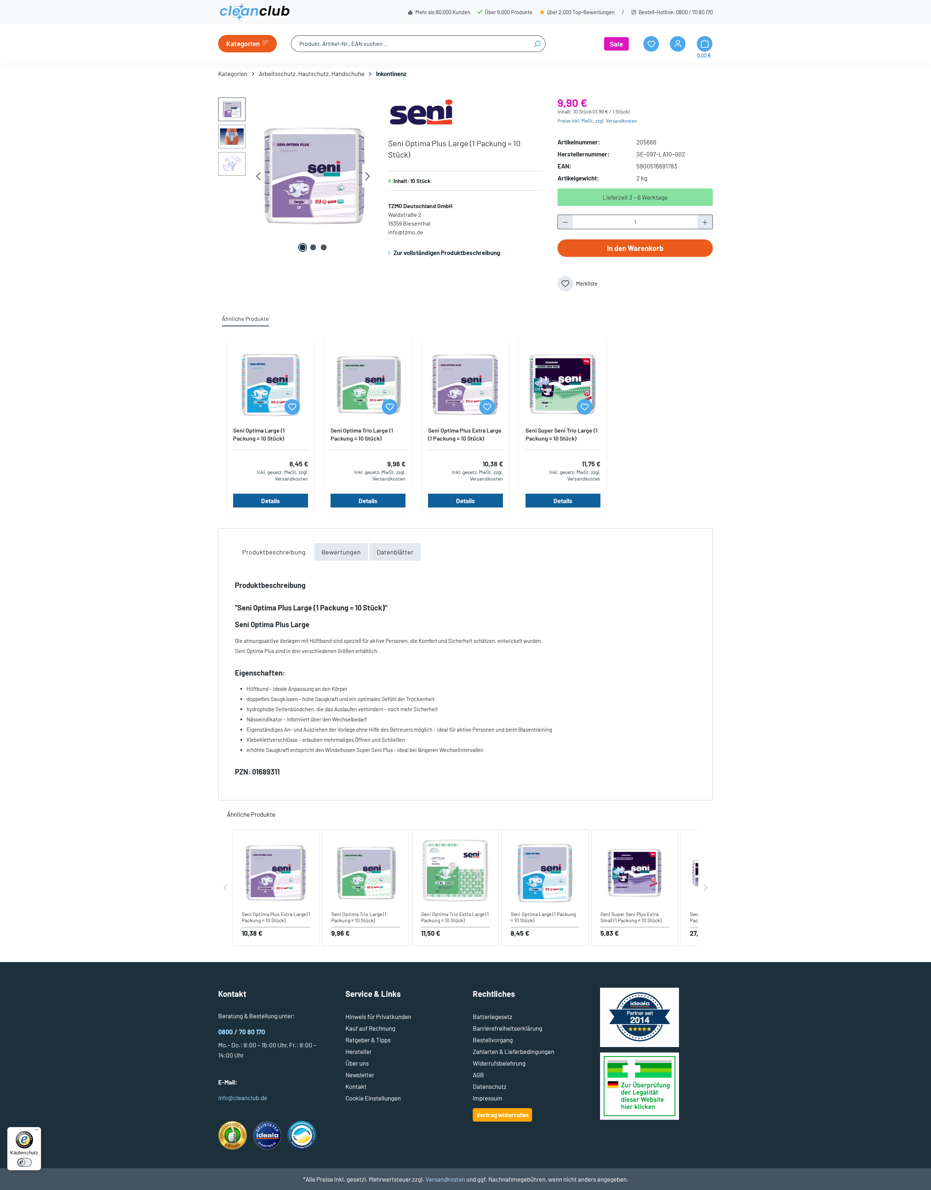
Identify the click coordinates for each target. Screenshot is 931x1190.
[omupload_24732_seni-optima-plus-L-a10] (313, 176)
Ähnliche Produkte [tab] (245, 318)
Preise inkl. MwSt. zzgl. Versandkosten (597, 121)
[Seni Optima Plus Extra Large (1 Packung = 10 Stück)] (465, 384)
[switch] (24, 1162)
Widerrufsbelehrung (499, 1063)
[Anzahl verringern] (565, 222)
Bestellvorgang (493, 1039)
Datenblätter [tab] (395, 552)
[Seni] (420, 111)
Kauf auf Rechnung (370, 1028)
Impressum (487, 1098)
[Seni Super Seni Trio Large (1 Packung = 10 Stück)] (563, 384)
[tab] (274, 552)
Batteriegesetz (492, 1016)
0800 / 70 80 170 (694, 12)
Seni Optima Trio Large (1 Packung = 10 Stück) (362, 434)
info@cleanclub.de (242, 1097)
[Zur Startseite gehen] (254, 12)
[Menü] (36, 1131)
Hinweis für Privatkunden (378, 1016)
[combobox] (410, 43)
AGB (478, 1074)
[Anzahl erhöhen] (705, 222)
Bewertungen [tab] (341, 552)
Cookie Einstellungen (373, 1098)
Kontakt (356, 1086)
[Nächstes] (367, 176)
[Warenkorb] (704, 44)
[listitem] (276, 887)
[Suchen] (537, 43)
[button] (225, 888)
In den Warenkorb (635, 248)
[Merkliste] (292, 407)
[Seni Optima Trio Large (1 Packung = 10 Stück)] (368, 384)
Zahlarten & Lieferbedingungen (513, 1051)
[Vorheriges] (258, 176)
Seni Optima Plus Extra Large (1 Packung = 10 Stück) (465, 434)
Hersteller (358, 1051)
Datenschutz (490, 1086)
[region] (296, 175)
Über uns (357, 1063)
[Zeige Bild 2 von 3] (313, 247)
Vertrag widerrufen (502, 1114)
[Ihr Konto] (678, 44)
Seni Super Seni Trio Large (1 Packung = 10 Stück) (562, 434)
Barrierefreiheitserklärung (507, 1028)
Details (270, 500)
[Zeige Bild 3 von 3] (324, 247)
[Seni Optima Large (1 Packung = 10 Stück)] (270, 384)
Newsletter (359, 1074)
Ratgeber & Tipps (368, 1039)
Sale (616, 44)
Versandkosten (445, 1179)
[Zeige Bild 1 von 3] (302, 247)
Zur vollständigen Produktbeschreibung (446, 252)
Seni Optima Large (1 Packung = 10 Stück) (259, 434)
